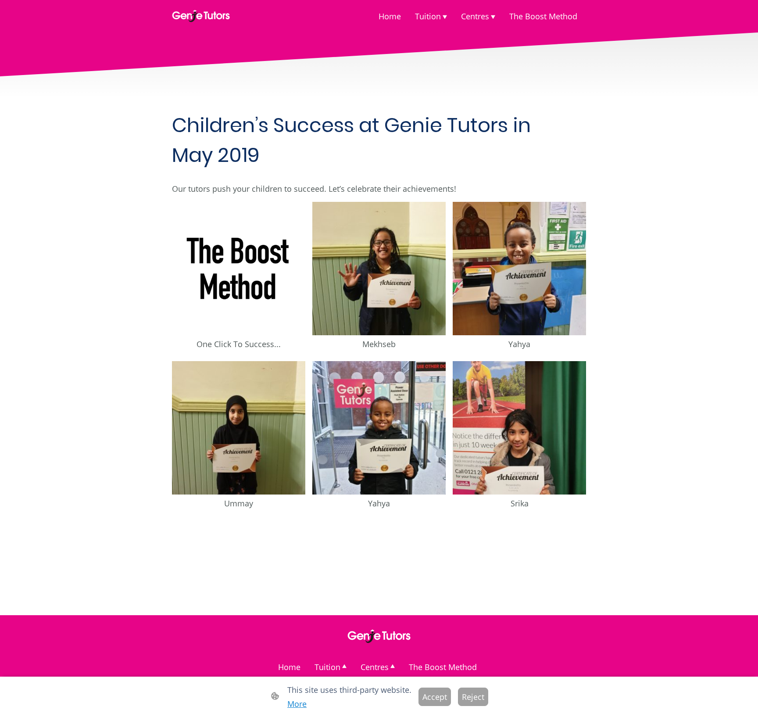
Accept (434, 697)
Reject (473, 697)
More (297, 704)
